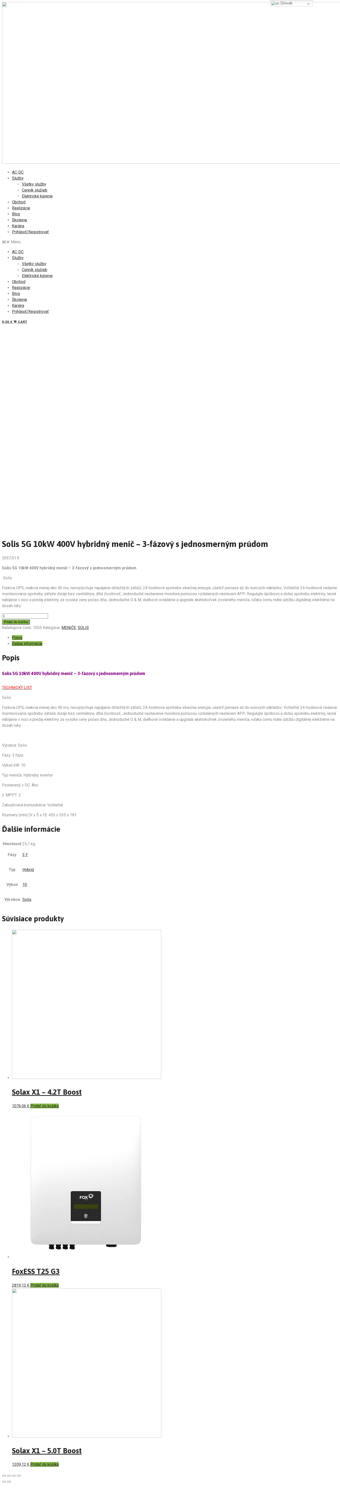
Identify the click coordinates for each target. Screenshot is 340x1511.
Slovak (285, 3)
